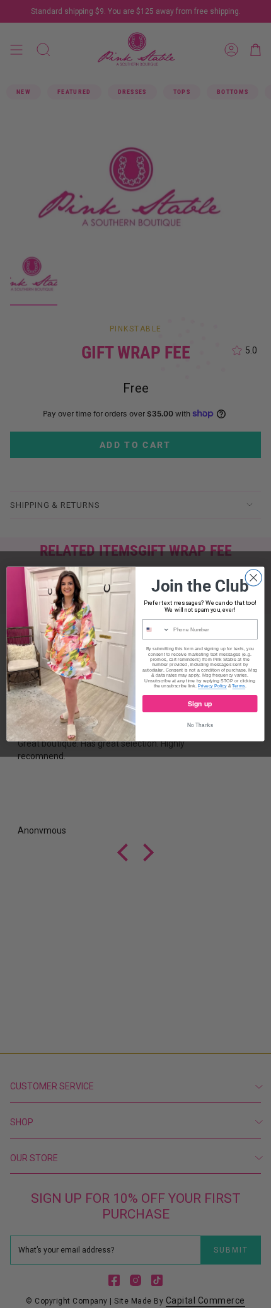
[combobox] (156, 629)
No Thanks (200, 724)
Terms (238, 685)
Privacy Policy (212, 685)
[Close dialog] (253, 578)
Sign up (200, 703)
